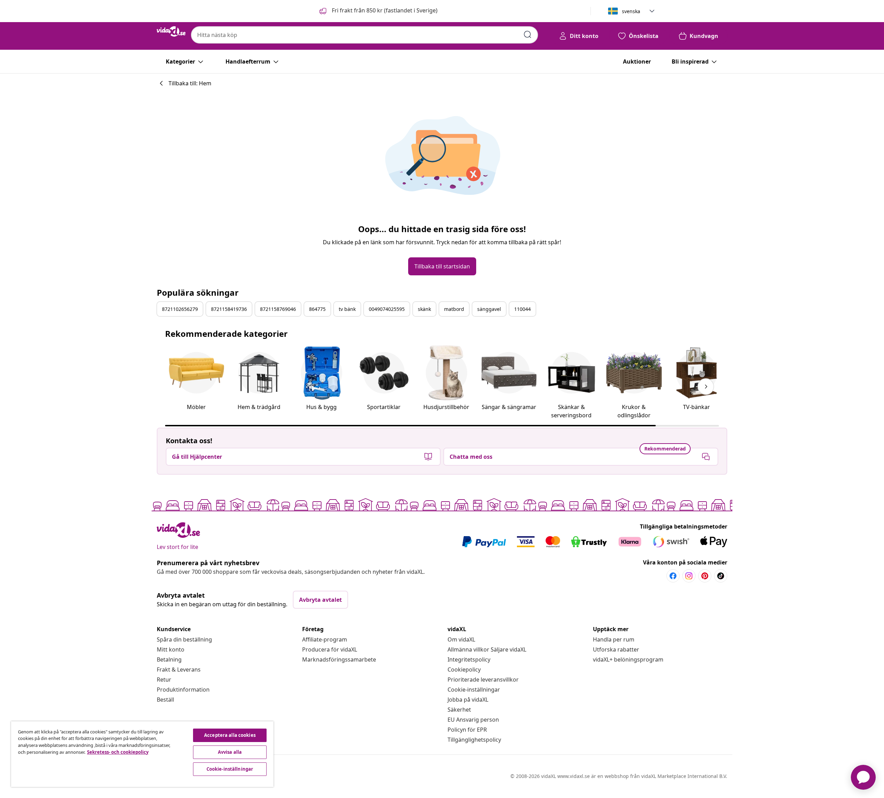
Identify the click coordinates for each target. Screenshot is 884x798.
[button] (378, 11)
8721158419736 (229, 309)
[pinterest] (704, 575)
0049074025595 (387, 309)
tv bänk (347, 309)
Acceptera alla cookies (230, 735)
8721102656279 (180, 309)
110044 (522, 309)
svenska (631, 11)
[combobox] (364, 35)
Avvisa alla (230, 752)
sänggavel (489, 309)
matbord (454, 309)
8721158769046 (278, 309)
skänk (424, 309)
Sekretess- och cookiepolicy (117, 752)
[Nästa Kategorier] (706, 386)
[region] (142, 754)
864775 (317, 309)
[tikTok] (720, 575)
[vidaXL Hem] (171, 31)
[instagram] (688, 575)
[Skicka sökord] (527, 34)
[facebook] (673, 575)
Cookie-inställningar (474, 689)
